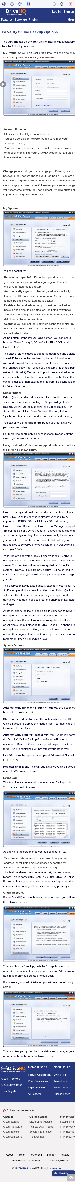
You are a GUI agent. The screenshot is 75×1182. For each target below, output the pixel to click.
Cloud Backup (11, 1131)
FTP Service (67, 1116)
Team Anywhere (10, 1091)
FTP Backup (67, 1131)
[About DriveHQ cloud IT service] (13, 1070)
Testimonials (17, 1160)
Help (71, 19)
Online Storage (38, 1116)
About (9, 1154)
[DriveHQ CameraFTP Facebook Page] (54, 4)
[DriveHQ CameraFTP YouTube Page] (70, 4)
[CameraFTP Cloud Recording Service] (20, 4)
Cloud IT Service (10, 1078)
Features (7, 19)
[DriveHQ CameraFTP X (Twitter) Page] (62, 4)
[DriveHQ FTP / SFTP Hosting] (12, 4)
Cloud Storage (11, 1121)
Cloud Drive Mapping (40, 1121)
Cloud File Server (12, 1126)
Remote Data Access (41, 1126)
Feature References (22, 1110)
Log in (56, 11)
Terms (21, 1154)
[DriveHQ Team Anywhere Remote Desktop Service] (28, 4)
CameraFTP (36, 1160)
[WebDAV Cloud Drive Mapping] (4, 4)
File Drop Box (37, 1136)
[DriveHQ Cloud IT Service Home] (13, 12)
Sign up (69, 11)
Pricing (33, 19)
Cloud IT (8, 1116)
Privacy (64, 1154)
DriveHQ (34, 1168)
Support (51, 1154)
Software (21, 19)
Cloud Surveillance (11, 1084)
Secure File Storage (40, 1131)
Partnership (36, 1154)
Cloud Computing (12, 1136)
